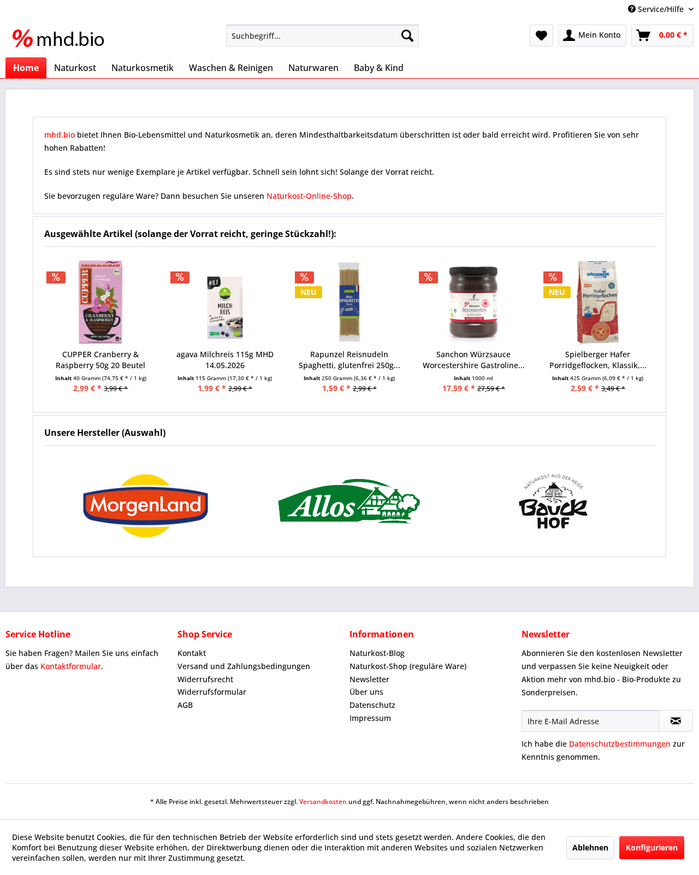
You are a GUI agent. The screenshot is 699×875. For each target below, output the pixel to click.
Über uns (366, 692)
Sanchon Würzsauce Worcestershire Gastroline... (474, 359)
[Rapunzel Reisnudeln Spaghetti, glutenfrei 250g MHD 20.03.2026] (349, 302)
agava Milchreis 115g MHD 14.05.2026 (225, 359)
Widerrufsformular (211, 692)
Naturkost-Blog (377, 653)
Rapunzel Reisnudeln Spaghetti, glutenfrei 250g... (349, 359)
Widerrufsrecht (205, 679)
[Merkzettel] (541, 35)
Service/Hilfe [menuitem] (661, 9)
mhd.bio (59, 134)
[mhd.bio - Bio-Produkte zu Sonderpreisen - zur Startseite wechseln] (61, 38)
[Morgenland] (146, 501)
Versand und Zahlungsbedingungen (243, 666)
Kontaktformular (70, 666)
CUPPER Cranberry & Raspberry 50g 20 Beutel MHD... (100, 360)
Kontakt (191, 653)
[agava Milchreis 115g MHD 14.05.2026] (225, 302)
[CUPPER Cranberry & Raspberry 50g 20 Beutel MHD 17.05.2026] (101, 302)
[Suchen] (407, 35)
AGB (185, 705)
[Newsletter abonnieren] (676, 721)
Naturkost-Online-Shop (309, 196)
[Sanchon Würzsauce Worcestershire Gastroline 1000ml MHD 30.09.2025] (473, 302)
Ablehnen (590, 847)
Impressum (370, 718)
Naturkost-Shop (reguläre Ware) (408, 666)
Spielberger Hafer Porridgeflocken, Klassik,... (598, 359)
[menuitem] (322, 35)
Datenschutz (372, 705)
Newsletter (369, 679)
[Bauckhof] (553, 501)
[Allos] (349, 501)
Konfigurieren (652, 847)
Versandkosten (323, 801)
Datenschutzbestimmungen (620, 743)
